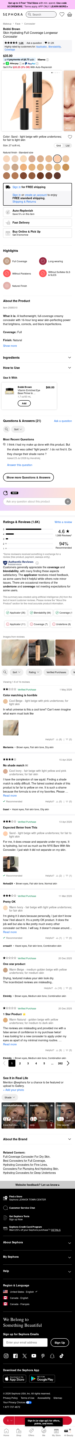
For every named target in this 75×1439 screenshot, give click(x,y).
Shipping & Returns (24, 201)
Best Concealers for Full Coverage (24, 1160)
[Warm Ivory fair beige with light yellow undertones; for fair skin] (23, 159)
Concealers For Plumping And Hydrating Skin (30, 1168)
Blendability (54, 46)
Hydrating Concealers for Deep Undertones (29, 1172)
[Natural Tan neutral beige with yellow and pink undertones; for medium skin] (32, 167)
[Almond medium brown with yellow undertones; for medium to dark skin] (15, 175)
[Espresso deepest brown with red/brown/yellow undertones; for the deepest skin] (49, 175)
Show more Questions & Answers (28, 477)
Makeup (7, 23)
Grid (58, 145)
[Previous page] (4, 1063)
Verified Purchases (56, 672)
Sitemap (57, 1397)
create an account (36, 195)
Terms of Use (27, 1397)
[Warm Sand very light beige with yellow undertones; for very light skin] (40, 159)
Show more (10, 346)
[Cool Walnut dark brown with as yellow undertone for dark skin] (40, 175)
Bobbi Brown (11, 29)
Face (17, 23)
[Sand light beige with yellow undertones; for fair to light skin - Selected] (57, 159)
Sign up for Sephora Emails (21, 1334)
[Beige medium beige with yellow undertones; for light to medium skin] (6, 167)
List (67, 145)
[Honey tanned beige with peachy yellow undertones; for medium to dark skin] (49, 167)
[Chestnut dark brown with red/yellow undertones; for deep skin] (23, 175)
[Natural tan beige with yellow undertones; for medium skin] (23, 167)
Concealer (29, 23)
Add (24, 403)
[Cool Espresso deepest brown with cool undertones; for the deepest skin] (57, 175)
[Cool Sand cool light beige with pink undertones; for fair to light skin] (49, 159)
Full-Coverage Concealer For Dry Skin (26, 1156)
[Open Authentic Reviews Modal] (37, 563)
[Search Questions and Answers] (6, 429)
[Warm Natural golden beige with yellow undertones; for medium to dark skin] (40, 167)
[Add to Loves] (70, 136)
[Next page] (68, 1063)
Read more (10, 795)
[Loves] (62, 14)
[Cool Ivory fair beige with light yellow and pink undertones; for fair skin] (32, 159)
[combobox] (41, 14)
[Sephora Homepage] (13, 14)
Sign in (16, 195)
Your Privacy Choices (14, 1402)
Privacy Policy (10, 1397)
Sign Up (60, 1342)
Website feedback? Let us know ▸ (37, 1185)
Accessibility (44, 1397)
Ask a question (34, 42)
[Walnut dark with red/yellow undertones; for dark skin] (32, 175)
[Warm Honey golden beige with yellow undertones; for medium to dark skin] (57, 167)
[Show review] (15, 653)
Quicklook (9, 396)
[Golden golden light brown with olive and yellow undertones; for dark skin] (66, 167)
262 (60, 1063)
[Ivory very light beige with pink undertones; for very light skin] (15, 159)
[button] (47, 60)
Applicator (41, 46)
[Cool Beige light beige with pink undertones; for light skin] (66, 159)
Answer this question (19, 465)
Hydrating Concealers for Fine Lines (25, 1164)
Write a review (63, 522)
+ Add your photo (13, 1090)
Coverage (10, 49)
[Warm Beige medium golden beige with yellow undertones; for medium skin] (15, 167)
